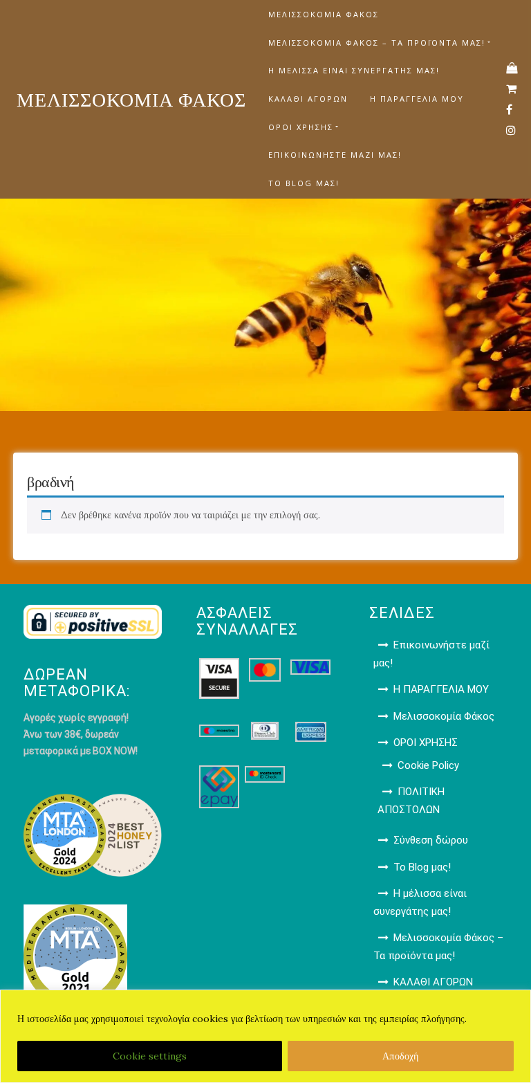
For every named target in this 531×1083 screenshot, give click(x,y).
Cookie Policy (428, 765)
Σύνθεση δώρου (430, 840)
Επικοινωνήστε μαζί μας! (335, 154)
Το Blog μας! (303, 183)
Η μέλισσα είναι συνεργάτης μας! (354, 70)
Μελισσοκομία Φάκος (323, 14)
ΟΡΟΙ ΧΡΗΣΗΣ (300, 127)
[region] (265, 1036)
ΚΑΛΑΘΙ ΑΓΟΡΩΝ (308, 98)
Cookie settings (150, 1056)
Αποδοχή (400, 1056)
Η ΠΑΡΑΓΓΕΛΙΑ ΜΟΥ (417, 98)
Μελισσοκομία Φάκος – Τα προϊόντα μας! (376, 42)
